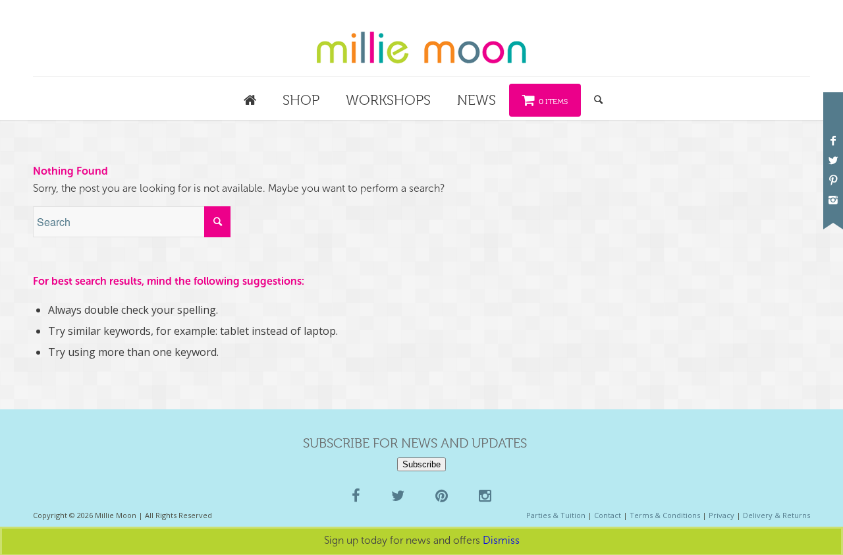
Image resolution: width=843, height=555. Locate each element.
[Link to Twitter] (833, 160)
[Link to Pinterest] (833, 180)
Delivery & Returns (776, 515)
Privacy (721, 515)
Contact (607, 515)
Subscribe (421, 464)
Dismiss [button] (501, 540)
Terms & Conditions (665, 515)
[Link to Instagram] (833, 200)
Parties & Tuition (555, 515)
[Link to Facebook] (833, 140)
